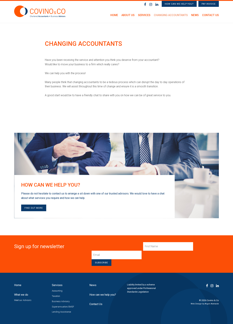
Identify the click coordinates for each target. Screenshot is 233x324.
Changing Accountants (171, 15)
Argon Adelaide (212, 304)
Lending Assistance (61, 311)
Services (144, 15)
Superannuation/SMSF (63, 306)
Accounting (57, 290)
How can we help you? (179, 4)
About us (128, 15)
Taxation (56, 296)
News (195, 15)
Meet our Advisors (22, 300)
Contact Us (210, 15)
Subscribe (101, 262)
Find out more (34, 208)
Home (114, 15)
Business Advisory (61, 301)
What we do (21, 294)
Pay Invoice (209, 4)
